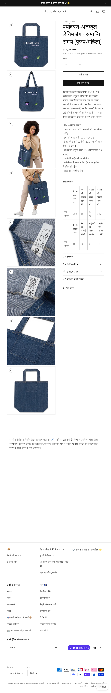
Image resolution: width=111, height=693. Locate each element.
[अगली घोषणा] (105, 3)
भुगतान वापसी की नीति (48, 624)
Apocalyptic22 (19, 683)
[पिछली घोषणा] (5, 3)
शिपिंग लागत (76, 54)
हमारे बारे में (11, 604)
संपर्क (9, 611)
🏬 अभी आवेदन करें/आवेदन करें (19, 630)
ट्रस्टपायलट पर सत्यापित (87, 549)
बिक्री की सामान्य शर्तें (48, 604)
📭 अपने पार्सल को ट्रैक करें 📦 (19, 617)
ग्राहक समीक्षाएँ (12, 624)
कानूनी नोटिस (45, 598)
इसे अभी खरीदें (83, 83)
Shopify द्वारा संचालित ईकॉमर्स (34, 683)
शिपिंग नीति (44, 617)
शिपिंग (86, 683)
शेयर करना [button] (70, 288)
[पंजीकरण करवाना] (56, 647)
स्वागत (9, 591)
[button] (6, 11)
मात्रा (65, 58)
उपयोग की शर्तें (45, 611)
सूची (8, 598)
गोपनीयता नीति (45, 591)
